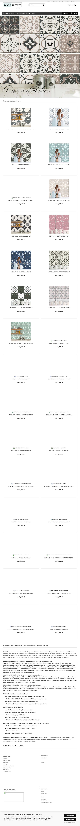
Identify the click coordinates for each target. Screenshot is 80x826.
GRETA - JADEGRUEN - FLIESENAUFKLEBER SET (59, 593)
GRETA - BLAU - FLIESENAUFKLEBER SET (21, 557)
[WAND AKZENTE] (14, 5)
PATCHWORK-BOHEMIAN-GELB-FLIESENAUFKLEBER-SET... (58, 486)
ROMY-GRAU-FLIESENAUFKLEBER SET (21, 236)
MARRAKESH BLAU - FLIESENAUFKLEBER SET (59, 379)
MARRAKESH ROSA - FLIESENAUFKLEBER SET (59, 307)
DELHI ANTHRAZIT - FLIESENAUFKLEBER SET (21, 307)
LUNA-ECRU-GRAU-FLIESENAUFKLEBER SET (59, 272)
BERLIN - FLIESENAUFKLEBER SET (21, 379)
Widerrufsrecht (5, 762)
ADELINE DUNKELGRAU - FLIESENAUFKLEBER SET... (21, 200)
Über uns (74, 13)
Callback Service (6, 769)
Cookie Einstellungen (7, 771)
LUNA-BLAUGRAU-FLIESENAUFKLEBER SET (59, 522)
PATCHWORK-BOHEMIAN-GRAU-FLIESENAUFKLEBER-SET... (21, 129)
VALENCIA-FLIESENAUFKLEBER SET (59, 629)
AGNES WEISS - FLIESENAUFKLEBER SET (59, 129)
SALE (33, 13)
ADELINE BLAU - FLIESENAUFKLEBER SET (21, 272)
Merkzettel (74, 1)
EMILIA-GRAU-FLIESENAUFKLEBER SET (21, 522)
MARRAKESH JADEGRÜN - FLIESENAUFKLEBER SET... (59, 414)
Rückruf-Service (43, 793)
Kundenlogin (66, 1)
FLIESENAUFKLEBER (9, 13)
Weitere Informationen (69, 822)
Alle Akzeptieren (70, 815)
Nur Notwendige (70, 819)
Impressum (5, 758)
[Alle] (29, 4)
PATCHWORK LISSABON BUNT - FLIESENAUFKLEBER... (21, 629)
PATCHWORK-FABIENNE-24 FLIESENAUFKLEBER (21, 593)
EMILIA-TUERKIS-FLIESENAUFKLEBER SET (59, 343)
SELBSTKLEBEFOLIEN (23, 13)
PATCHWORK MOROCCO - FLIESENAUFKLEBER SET (21, 486)
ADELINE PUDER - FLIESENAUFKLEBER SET (59, 200)
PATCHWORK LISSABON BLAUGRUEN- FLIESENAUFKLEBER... (59, 557)
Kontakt (66, 13)
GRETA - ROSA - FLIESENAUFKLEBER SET (59, 236)
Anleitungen (5, 764)
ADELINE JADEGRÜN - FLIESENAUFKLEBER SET (21, 343)
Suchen (49, 1)
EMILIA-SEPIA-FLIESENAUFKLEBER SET (21, 450)
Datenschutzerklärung (44, 819)
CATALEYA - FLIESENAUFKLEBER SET (21, 164)
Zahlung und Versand (7, 760)
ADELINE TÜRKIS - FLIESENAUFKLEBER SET (59, 164)
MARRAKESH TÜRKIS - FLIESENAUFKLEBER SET (21, 414)
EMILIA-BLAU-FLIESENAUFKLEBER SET (59, 450)
